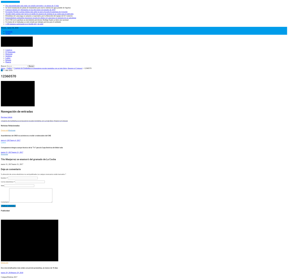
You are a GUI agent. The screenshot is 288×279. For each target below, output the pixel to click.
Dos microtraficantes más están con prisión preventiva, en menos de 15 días (32, 6)
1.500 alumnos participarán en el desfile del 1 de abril (24, 24)
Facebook (8, 32)
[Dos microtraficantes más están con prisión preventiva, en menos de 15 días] (29, 261)
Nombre (4, 178)
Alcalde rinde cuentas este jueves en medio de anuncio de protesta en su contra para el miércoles (39, 14)
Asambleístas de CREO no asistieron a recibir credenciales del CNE (26, 136)
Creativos (8, 50)
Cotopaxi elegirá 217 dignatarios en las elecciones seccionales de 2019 (30, 10)
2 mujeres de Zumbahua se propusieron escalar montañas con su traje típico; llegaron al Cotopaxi (48, 68)
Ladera (7, 58)
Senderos (8, 56)
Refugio (8, 60)
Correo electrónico (8, 182)
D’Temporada (10, 52)
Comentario (5, 202)
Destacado (4, 130)
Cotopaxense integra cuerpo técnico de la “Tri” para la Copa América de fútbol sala (32, 148)
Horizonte (8, 54)
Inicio (3, 68)
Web (2, 186)
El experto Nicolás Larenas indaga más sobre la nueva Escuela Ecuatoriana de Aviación (36, 12)
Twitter (7, 34)
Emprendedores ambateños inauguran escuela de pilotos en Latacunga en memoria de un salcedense (40, 18)
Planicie (8, 62)
